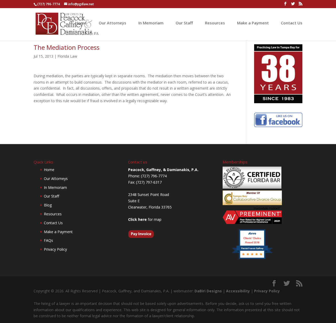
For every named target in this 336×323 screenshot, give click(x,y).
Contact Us (291, 23)
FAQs (48, 240)
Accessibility (238, 290)
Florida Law (67, 56)
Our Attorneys (112, 23)
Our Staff (184, 23)
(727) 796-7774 (48, 4)
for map (144, 219)
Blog (48, 204)
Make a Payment (253, 23)
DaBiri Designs (208, 290)
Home (81, 23)
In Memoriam (151, 23)
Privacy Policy (55, 249)
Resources (215, 23)
